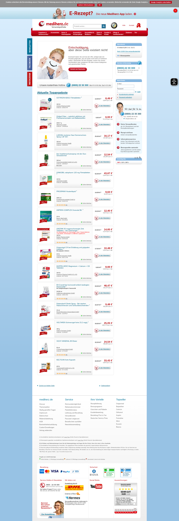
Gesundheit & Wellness (89, 33)
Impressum (43, 413)
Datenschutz (43, 416)
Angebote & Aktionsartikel (43, 33)
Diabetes (129, 32)
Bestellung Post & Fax (99, 415)
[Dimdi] (109, 473)
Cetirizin (119, 409)
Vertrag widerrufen (45, 430)
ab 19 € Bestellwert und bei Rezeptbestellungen (130, 126)
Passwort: (120, 89)
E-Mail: (119, 84)
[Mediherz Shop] (54, 24)
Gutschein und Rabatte (99, 409)
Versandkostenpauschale (65, 451)
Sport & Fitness (99, 33)
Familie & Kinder (107, 33)
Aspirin (118, 415)
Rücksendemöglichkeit (73, 404)
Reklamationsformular (72, 407)
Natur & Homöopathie (66, 33)
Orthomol (119, 412)
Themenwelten (44, 407)
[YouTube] (96, 487)
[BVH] (94, 472)
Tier (135, 32)
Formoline (119, 418)
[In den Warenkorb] (102, 107)
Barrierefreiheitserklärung (48, 424)
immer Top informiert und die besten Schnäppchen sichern (130, 141)
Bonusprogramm (96, 406)
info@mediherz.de (130, 118)
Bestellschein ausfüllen (73, 422)
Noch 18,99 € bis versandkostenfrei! (128, 51)
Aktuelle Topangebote (52, 92)
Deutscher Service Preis (99, 418)
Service (69, 399)
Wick (118, 421)
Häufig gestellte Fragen (47, 410)
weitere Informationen (85, 5)
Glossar (42, 404)
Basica (118, 427)
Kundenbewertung (97, 412)
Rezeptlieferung (96, 404)
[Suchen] (104, 26)
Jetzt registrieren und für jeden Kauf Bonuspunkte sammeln (131, 149)
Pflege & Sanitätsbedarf (118, 33)
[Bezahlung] (64, 471)
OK (100, 5)
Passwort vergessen (72, 419)
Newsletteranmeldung (72, 424)
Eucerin (119, 424)
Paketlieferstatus (71, 410)
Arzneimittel (55, 32)
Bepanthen (120, 406)
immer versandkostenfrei (129, 134)
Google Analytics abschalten (161, 2)
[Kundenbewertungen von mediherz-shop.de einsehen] (125, 494)
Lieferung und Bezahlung (73, 413)
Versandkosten (70, 416)
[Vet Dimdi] (125, 473)
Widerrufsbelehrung (46, 419)
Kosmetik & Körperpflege (77, 33)
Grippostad (120, 404)
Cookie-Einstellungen (46, 427)
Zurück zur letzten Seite (47, 386)
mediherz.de (46, 399)
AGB (41, 422)
